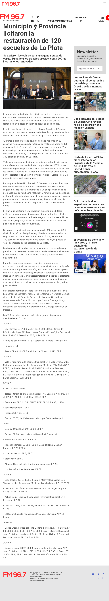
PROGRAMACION (55, 21)
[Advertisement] (90, 33)
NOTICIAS (67, 21)
